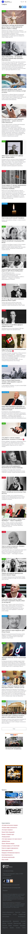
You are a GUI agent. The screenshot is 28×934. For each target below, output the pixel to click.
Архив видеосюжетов (7, 850)
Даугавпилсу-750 (7, 921)
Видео (10, 925)
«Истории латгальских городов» (10, 825)
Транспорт (17, 912)
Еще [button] (14, 728)
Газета (23, 927)
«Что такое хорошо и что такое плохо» (11, 839)
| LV (23, 1)
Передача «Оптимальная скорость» (11, 852)
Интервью (15, 925)
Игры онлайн (5, 859)
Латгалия (23, 921)
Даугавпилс (16, 921)
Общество (5, 927)
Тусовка (18, 927)
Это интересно (21, 916)
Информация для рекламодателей (11, 887)
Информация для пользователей (11, 884)
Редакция (5, 890)
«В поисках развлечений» (8, 857)
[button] (25, 1)
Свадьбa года (22, 914)
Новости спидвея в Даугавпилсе (10, 848)
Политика (9, 923)
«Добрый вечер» (6, 841)
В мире (23, 912)
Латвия (4, 923)
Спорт (23, 923)
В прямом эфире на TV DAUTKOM (10, 845)
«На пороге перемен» (7, 829)
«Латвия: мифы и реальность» (9, 827)
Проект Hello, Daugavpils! (8, 832)
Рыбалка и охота (7, 914)
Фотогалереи (6, 916)
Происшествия (17, 923)
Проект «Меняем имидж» (8, 843)
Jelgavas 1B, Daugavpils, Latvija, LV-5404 (13, 873)
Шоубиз (12, 927)
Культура (5, 925)
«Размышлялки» (6, 836)
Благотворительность (7, 855)
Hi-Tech (15, 914)
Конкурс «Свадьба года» (8, 834)
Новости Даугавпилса (8, 912)
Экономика (22, 925)
